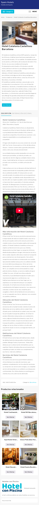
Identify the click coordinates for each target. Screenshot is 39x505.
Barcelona (33, 382)
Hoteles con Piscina (10, 481)
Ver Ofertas (6, 105)
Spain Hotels (7, 2)
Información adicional (22, 113)
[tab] (6, 114)
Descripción (6, 113)
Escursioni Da (6, 500)
